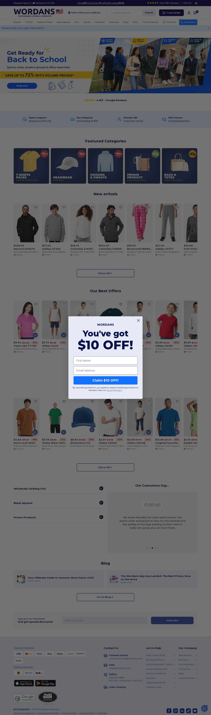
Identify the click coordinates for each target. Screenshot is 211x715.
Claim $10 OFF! (105, 380)
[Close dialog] (138, 320)
